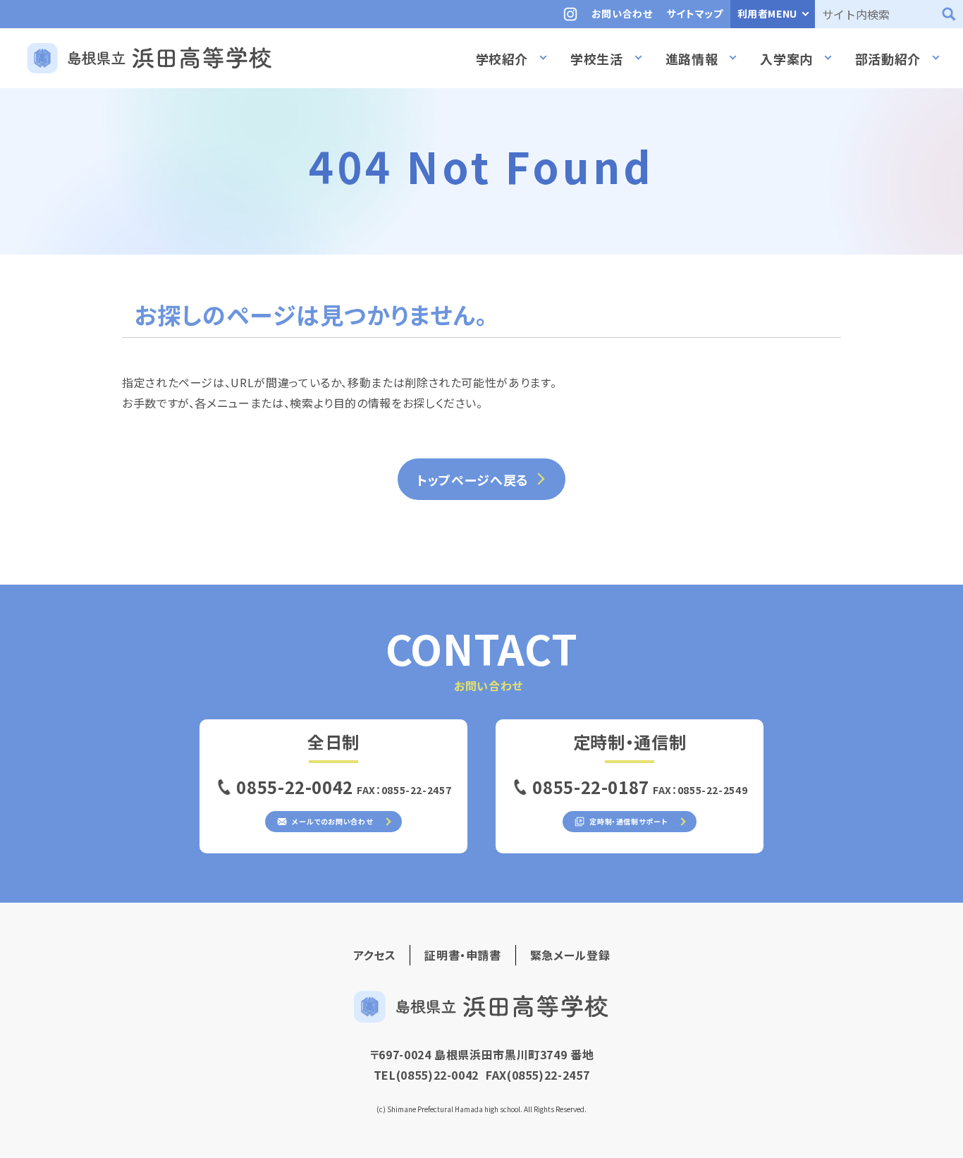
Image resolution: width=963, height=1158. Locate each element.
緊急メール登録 (570, 954)
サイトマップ (695, 13)
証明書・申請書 (462, 954)
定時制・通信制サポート (628, 821)
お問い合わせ (622, 13)
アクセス (374, 954)
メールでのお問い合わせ (331, 821)
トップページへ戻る (473, 479)
